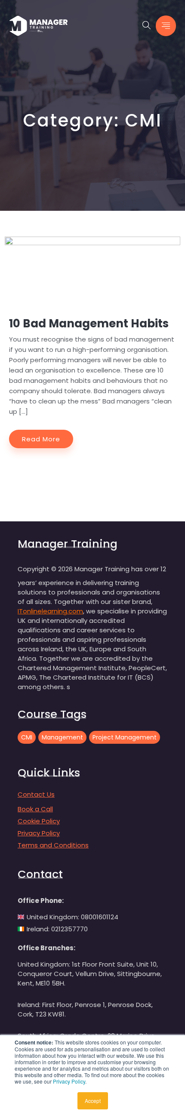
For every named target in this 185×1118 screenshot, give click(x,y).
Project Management (124, 737)
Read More (41, 439)
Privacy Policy (69, 1081)
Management (62, 737)
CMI (26, 737)
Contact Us (36, 794)
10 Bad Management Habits (89, 323)
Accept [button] (93, 1100)
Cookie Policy (39, 820)
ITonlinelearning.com (50, 611)
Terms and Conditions (53, 845)
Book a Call (35, 808)
